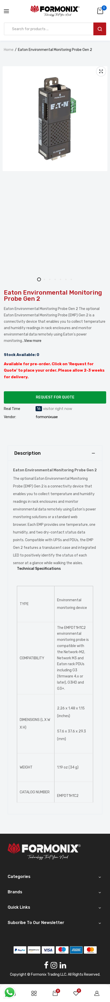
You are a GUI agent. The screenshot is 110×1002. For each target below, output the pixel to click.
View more (32, 341)
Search (99, 29)
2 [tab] (44, 279)
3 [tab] (49, 279)
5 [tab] (60, 279)
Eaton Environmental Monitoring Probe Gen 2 (53, 295)
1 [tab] (39, 279)
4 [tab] (55, 279)
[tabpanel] (55, 118)
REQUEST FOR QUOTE (55, 397)
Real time (12, 409)
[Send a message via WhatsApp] (10, 992)
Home (9, 50)
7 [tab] (71, 279)
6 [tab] (65, 279)
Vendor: (10, 417)
